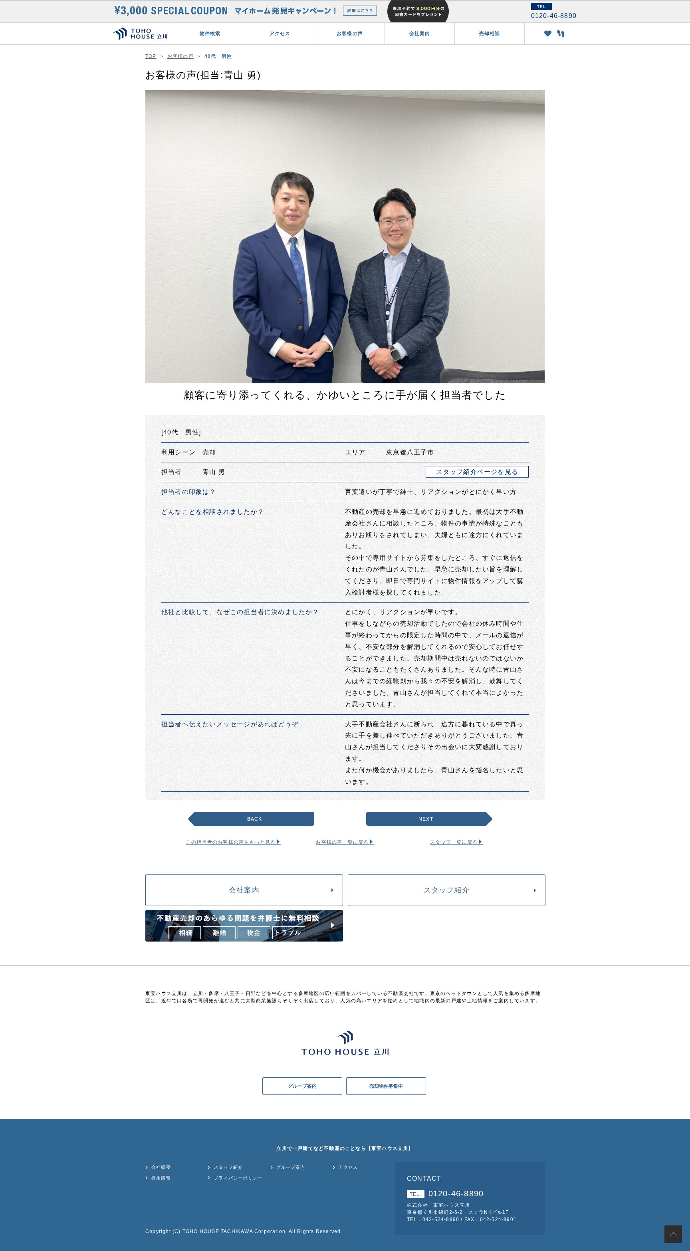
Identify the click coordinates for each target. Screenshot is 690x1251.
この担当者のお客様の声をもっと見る (231, 842)
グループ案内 (302, 1086)
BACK (254, 819)
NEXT (425, 819)
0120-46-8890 (447, 1193)
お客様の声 (350, 33)
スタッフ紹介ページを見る (477, 471)
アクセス (280, 33)
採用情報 (161, 1178)
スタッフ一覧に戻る (454, 842)
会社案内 (244, 890)
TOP (151, 56)
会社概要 (161, 1167)
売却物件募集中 (386, 1086)
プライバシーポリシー (238, 1178)
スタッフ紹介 (447, 890)
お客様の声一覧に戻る (342, 842)
